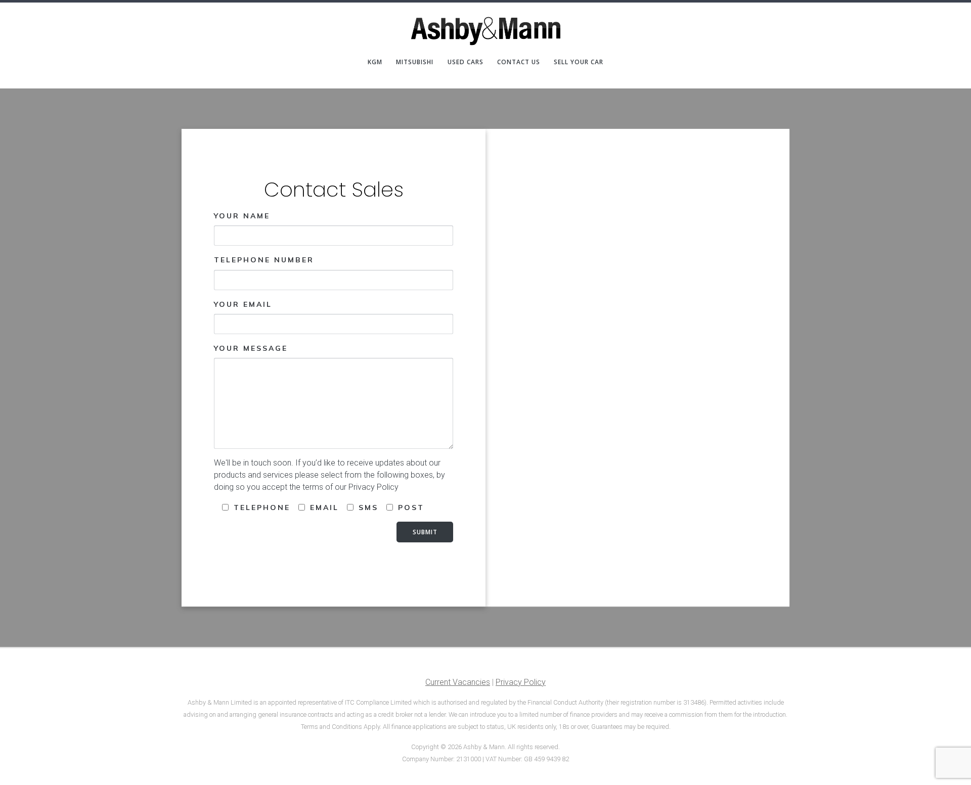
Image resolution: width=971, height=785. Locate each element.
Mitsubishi (414, 62)
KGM (375, 62)
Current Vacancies (457, 682)
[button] (949, 14)
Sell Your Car (578, 62)
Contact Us (518, 62)
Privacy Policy (521, 682)
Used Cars (465, 62)
